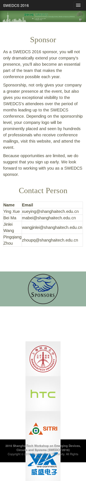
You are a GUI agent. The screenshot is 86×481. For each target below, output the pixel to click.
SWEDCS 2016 (16, 5)
